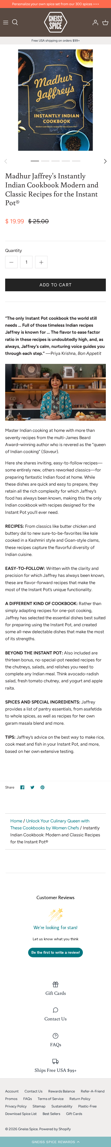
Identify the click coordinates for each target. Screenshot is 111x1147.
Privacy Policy (16, 1106)
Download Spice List (21, 1114)
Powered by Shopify (55, 1129)
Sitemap (39, 1106)
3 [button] (55, 160)
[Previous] (5, 161)
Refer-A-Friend (93, 1091)
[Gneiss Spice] (55, 22)
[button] (55, 1142)
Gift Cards (74, 1114)
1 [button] (35, 160)
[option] (55, 100)
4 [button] (66, 160)
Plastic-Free (87, 1106)
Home (16, 820)
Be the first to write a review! (55, 952)
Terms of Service (51, 1099)
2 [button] (45, 160)
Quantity (13, 250)
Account (12, 1091)
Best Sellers (51, 1114)
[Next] (105, 161)
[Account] (94, 22)
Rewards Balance (61, 1091)
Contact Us (33, 1091)
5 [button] (76, 160)
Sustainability (61, 1106)
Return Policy (79, 1099)
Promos (11, 1099)
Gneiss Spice (28, 1129)
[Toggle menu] (5, 22)
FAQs (27, 1099)
